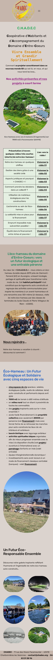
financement (28, 421)
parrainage (14, 449)
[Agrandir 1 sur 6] (21, 579)
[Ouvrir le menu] (39, 11)
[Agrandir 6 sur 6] (46, 630)
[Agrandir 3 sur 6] (21, 598)
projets (16, 409)
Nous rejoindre (13, 342)
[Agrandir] (46, 474)
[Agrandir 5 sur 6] (21, 630)
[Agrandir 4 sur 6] (46, 598)
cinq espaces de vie (18, 387)
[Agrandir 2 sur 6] (46, 579)
